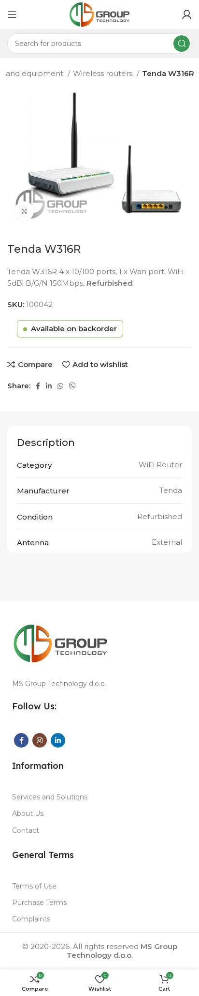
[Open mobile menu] (12, 14)
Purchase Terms (39, 902)
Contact (25, 830)
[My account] (187, 14)
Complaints (31, 919)
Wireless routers (103, 73)
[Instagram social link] (39, 740)
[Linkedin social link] (49, 386)
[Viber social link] (72, 386)
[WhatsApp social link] (60, 386)
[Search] (181, 43)
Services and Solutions (49, 797)
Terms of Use (34, 886)
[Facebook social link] (38, 386)
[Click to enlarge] (24, 211)
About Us (27, 813)
